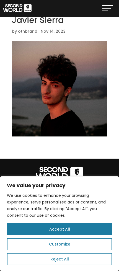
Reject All (59, 259)
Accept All (59, 229)
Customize (59, 244)
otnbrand (27, 31)
